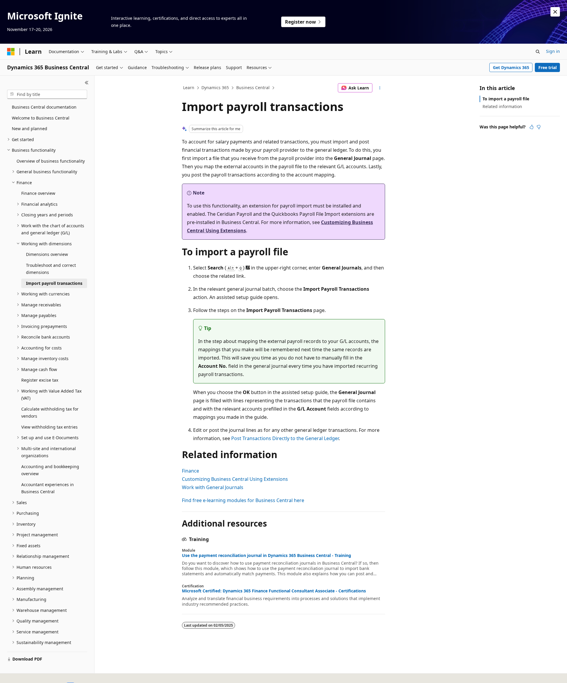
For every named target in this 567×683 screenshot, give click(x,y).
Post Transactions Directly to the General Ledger (285, 438)
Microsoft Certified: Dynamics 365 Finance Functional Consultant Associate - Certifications (274, 591)
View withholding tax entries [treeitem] (49, 427)
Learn (188, 87)
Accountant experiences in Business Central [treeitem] (47, 488)
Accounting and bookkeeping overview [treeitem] (50, 470)
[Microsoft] (11, 51)
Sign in (553, 51)
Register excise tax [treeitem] (39, 380)
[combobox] (47, 94)
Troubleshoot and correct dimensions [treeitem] (51, 268)
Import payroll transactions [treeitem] (54, 283)
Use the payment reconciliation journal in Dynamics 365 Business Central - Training (266, 555)
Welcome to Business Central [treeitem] (40, 118)
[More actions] (380, 88)
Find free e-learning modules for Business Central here (243, 500)
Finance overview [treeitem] (38, 193)
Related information (502, 106)
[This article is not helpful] (538, 126)
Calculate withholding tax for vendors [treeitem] (50, 412)
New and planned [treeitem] (29, 128)
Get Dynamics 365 (511, 67)
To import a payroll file (506, 99)
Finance (190, 471)
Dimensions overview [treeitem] (47, 254)
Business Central (253, 87)
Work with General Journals (212, 487)
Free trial (547, 67)
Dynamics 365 (215, 87)
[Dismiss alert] (555, 12)
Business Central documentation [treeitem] (44, 107)
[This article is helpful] (531, 126)
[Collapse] (87, 82)
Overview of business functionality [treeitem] (51, 161)
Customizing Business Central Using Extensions (235, 479)
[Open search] (538, 51)
